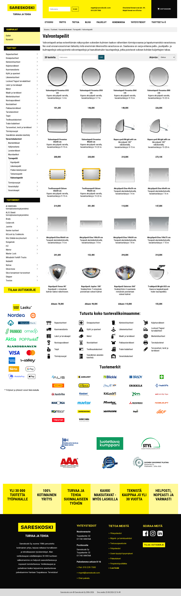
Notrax (8, 265)
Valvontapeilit (16, 177)
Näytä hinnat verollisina (132, 10)
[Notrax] (58, 411)
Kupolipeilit (14, 162)
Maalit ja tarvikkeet (13, 92)
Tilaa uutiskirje (22, 290)
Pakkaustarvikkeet (13, 108)
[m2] (162, 394)
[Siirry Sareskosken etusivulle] (22, 9)
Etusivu (49, 22)
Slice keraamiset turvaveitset (18, 273)
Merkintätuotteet (13, 96)
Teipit (8, 116)
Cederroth (10, 223)
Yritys (62, 22)
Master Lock (11, 253)
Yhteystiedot (138, 22)
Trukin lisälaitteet (13, 123)
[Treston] (58, 420)
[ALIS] (58, 377)
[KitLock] (110, 394)
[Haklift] (162, 386)
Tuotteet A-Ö (158, 22)
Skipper (9, 276)
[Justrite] (58, 394)
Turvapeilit (13, 158)
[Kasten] (84, 394)
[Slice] (162, 411)
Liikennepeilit (15, 166)
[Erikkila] (136, 386)
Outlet (8, 35)
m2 (7, 246)
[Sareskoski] (84, 411)
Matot (8, 89)
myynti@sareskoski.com (101, 8)
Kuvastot (9, 39)
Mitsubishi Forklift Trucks (16, 257)
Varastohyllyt (13, 186)
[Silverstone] (110, 411)
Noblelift (9, 261)
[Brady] (136, 377)
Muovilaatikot (13, 154)
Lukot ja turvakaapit (14, 85)
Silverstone (10, 269)
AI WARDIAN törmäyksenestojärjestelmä (17, 207)
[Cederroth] (162, 377)
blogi (88, 22)
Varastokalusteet (14, 139)
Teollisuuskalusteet (13, 119)
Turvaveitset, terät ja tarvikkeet (19, 127)
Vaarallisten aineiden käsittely (18, 135)
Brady (8, 219)
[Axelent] (84, 377)
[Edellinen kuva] (48, 77)
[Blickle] (110, 377)
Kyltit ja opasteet (13, 73)
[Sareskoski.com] (37, 531)
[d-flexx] (84, 386)
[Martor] (84, 403)
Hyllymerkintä (13, 147)
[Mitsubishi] (136, 403)
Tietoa (75, 22)
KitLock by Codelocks (15, 234)
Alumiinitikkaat (14, 143)
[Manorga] (58, 403)
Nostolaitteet (11, 104)
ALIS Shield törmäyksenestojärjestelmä (17, 213)
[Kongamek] (136, 394)
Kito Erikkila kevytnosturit (16, 238)
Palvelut (102, 22)
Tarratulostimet (12, 112)
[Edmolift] (110, 386)
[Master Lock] (110, 403)
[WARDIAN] (84, 420)
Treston (9, 280)
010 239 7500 (96, 10)
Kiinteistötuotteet (13, 62)
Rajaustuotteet (12, 54)
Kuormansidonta (12, 69)
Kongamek (10, 242)
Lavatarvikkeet (14, 150)
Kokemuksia (118, 22)
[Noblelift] (162, 403)
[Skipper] (136, 411)
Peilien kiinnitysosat (18, 170)
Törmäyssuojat (12, 131)
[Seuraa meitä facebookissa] (145, 533)
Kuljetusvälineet (12, 66)
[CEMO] (58, 386)
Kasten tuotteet (12, 230)
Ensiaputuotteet (12, 58)
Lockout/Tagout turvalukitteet (18, 81)
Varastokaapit (13, 190)
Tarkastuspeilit (16, 174)
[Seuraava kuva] (66, 77)
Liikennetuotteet (12, 77)
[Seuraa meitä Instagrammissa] (152, 533)
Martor (8, 249)
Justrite (9, 226)
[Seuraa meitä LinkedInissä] (160, 533)
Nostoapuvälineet (13, 100)
